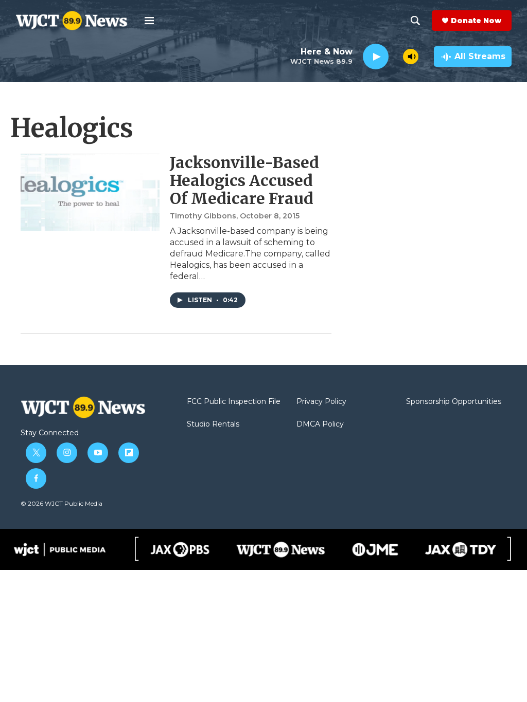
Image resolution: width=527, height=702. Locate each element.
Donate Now (476, 20)
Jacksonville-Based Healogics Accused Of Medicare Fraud (244, 180)
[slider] (396, 56)
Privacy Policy (321, 402)
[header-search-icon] (415, 20)
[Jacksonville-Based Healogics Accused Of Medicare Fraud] (90, 192)
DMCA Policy (320, 424)
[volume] (410, 56)
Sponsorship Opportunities (453, 402)
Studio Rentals (213, 424)
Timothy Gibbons (203, 215)
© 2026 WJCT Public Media (61, 503)
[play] (375, 57)
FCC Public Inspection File (233, 402)
